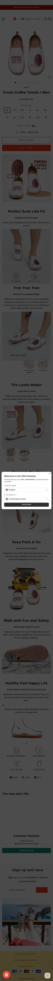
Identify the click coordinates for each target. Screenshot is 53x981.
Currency (10, 495)
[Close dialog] (49, 473)
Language (10, 485)
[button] (26, 490)
